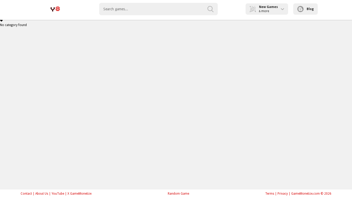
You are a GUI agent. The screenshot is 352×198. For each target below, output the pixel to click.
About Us (41, 193)
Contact (26, 193)
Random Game (178, 193)
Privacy (283, 193)
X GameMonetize (79, 193)
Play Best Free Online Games (55, 9)
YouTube (58, 193)
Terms (269, 193)
